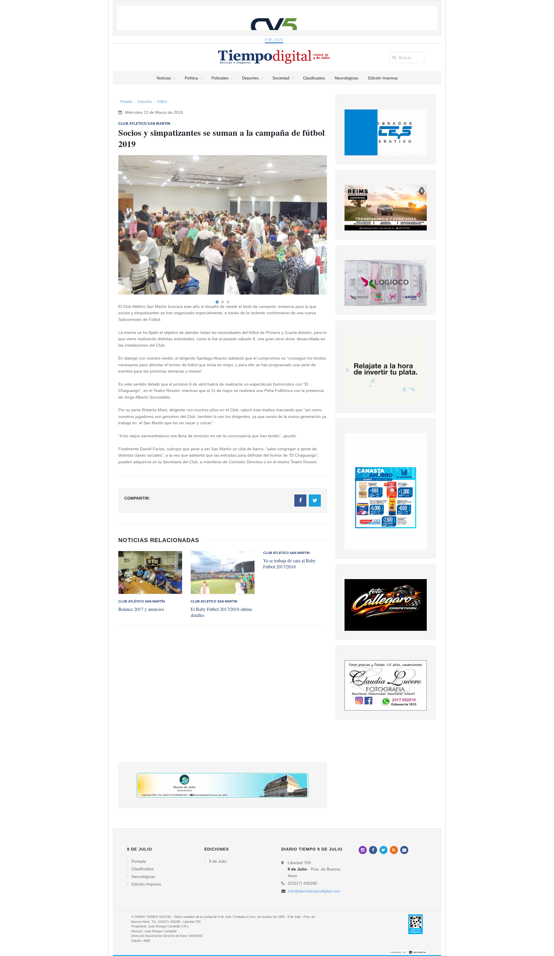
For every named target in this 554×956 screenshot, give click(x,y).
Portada (126, 102)
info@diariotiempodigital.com (314, 891)
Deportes (144, 102)
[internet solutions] (407, 952)
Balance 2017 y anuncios (141, 609)
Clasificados (143, 868)
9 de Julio (274, 39)
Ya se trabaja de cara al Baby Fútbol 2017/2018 (289, 563)
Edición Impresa (146, 884)
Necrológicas (143, 876)
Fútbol (162, 102)
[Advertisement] (222, 699)
